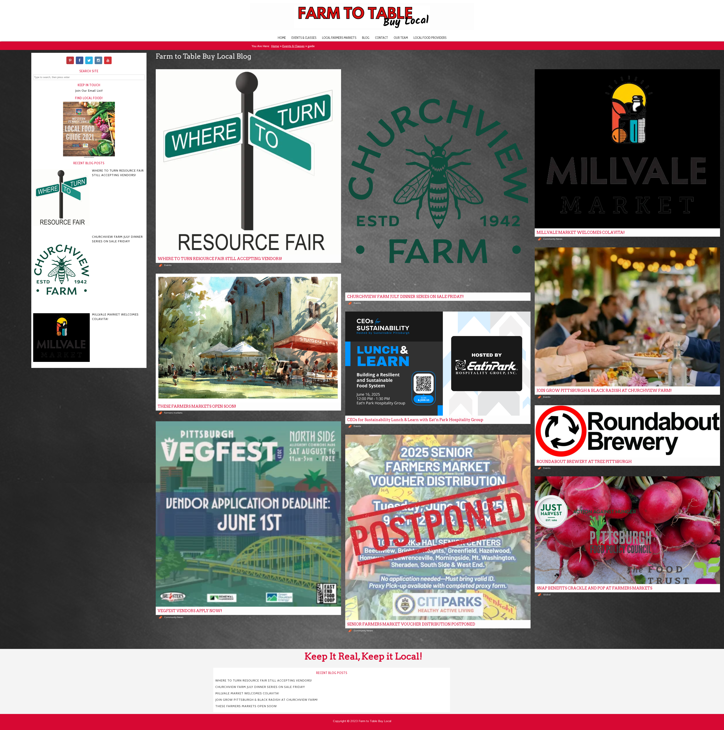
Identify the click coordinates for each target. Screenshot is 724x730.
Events (168, 265)
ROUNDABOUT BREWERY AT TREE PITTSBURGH (584, 461)
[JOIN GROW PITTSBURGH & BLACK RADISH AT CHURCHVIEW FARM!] (627, 316)
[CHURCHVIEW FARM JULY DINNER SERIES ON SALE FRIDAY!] (438, 180)
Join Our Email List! (89, 90)
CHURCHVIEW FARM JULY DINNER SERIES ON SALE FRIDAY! (405, 296)
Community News (552, 238)
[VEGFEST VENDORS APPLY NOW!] (248, 514)
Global (547, 594)
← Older (437, 643)
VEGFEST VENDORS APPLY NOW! (190, 611)
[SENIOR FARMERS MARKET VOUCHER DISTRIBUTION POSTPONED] (438, 527)
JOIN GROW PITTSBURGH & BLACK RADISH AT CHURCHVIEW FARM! (604, 390)
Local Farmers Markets (339, 38)
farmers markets (173, 412)
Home (282, 38)
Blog (365, 38)
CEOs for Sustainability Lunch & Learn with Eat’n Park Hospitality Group (415, 420)
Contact (381, 38)
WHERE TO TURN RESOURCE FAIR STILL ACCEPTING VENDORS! (220, 258)
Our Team (401, 38)
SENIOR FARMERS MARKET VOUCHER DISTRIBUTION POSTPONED (411, 624)
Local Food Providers (429, 38)
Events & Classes (303, 38)
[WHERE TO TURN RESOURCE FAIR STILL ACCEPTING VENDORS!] (248, 162)
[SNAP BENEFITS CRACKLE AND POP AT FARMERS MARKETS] (627, 530)
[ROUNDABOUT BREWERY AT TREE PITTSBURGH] (627, 431)
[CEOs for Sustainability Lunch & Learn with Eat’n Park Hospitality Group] (438, 364)
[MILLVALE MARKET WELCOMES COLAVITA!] (627, 148)
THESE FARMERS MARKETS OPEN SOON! (197, 406)
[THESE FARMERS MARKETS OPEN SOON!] (248, 338)
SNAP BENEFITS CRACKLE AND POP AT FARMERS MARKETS (594, 588)
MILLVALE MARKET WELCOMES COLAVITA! (581, 232)
